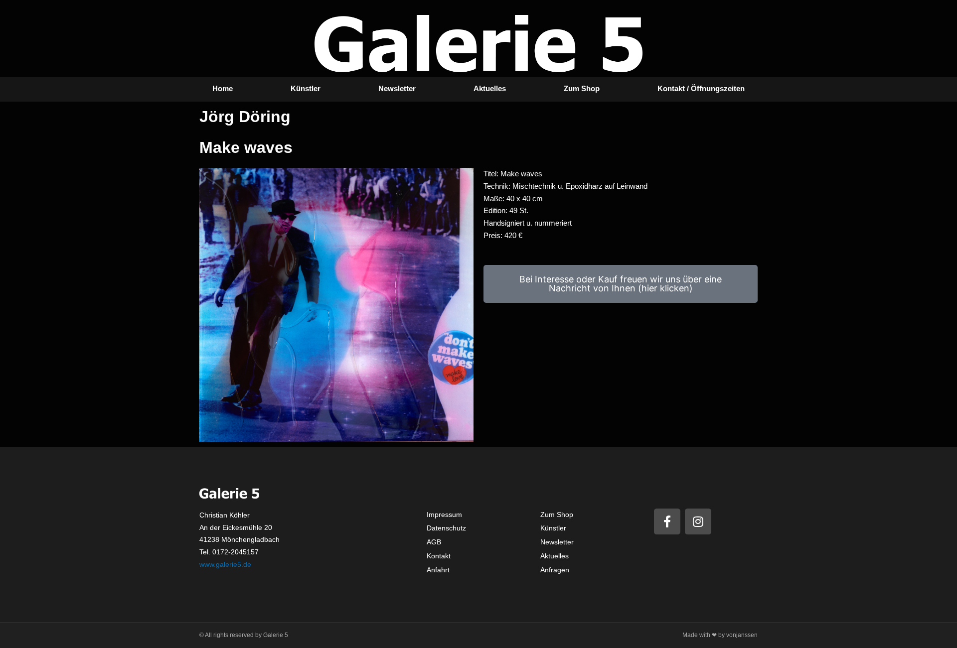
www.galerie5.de (225, 564)
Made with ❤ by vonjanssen (720, 635)
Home (222, 88)
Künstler (305, 88)
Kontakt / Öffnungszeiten (701, 88)
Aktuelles (490, 88)
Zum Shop (582, 88)
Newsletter (397, 88)
